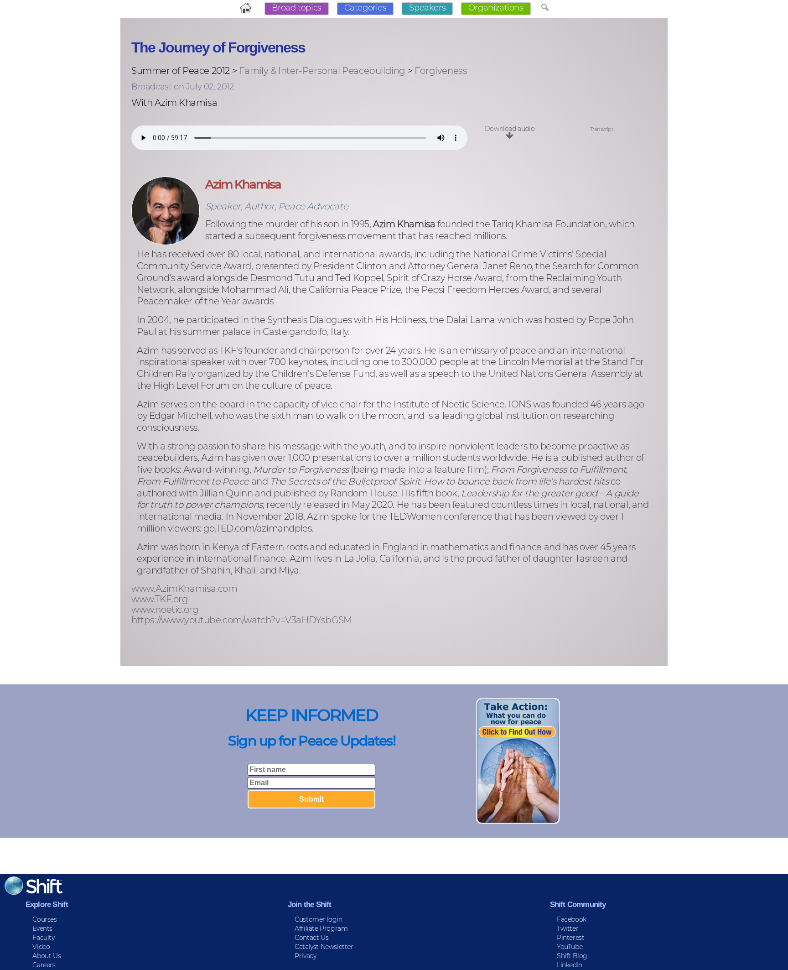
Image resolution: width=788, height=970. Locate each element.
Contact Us (311, 937)
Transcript (601, 129)
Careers (43, 965)
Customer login (318, 919)
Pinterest (570, 937)
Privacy (305, 956)
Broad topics (296, 8)
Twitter (567, 928)
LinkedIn (569, 965)
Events (42, 928)
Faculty (43, 937)
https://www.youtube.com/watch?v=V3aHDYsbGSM (241, 620)
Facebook (571, 919)
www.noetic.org (164, 610)
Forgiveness (441, 70)
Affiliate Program (321, 928)
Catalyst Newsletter (324, 947)
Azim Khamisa (243, 184)
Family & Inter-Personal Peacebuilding (322, 70)
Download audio (509, 129)
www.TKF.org (159, 599)
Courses (44, 919)
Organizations (496, 8)
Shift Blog (572, 956)
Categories (365, 8)
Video (41, 947)
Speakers (427, 8)
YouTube (569, 947)
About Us (46, 956)
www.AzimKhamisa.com (184, 589)
